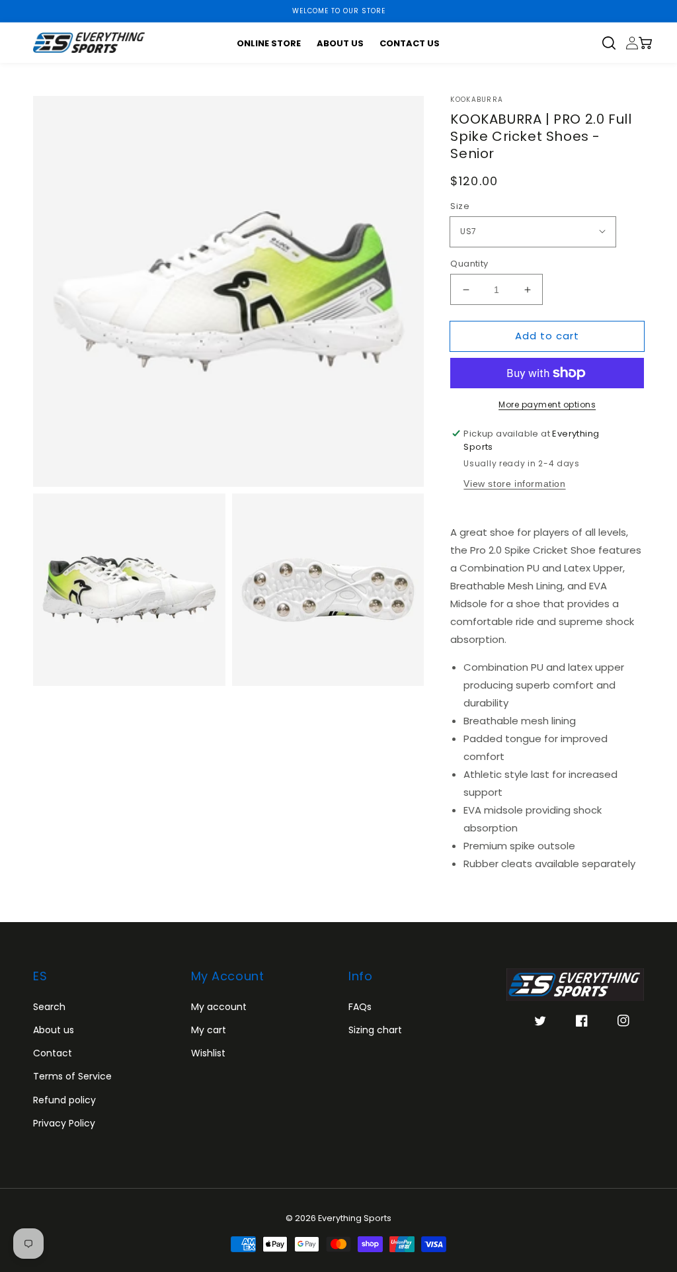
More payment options (547, 404)
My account (219, 1006)
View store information (514, 483)
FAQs (360, 1006)
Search (49, 1006)
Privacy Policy (64, 1123)
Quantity (469, 263)
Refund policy (64, 1100)
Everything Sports (354, 1218)
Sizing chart (375, 1030)
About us (53, 1030)
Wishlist (208, 1053)
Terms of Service (72, 1076)
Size (459, 206)
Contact (52, 1053)
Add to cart (547, 336)
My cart (208, 1030)
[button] (613, 43)
